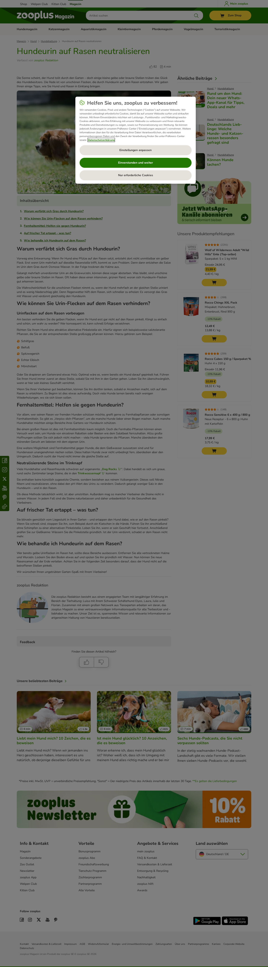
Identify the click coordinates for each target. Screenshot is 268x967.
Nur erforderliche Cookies (135, 175)
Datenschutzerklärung (101, 140)
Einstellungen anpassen (135, 150)
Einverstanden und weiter (135, 163)
